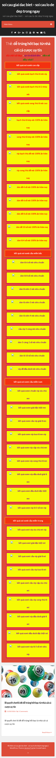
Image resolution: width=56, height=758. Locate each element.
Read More (46, 732)
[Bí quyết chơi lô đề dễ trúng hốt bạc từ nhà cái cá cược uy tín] (28, 681)
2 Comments (23, 711)
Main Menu (8, 24)
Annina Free (28, 748)
